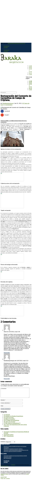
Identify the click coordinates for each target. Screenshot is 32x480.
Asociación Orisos (8, 434)
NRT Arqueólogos (9, 436)
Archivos (3, 441)
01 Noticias (7, 414)
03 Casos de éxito (9, 417)
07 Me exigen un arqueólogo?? (12, 423)
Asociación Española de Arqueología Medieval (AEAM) (15, 455)
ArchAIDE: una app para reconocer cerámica (13, 448)
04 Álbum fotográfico (9, 419)
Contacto (13, 464)
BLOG (30, 73)
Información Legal (4, 465)
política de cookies (4, 474)
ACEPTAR (4, 477)
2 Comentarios (8, 104)
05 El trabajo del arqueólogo (11, 420)
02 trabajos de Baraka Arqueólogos (13, 416)
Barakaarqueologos (8, 103)
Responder (7, 352)
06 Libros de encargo (9, 421)
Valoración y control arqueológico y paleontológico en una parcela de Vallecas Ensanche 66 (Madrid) (16, 451)
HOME (30, 66)
